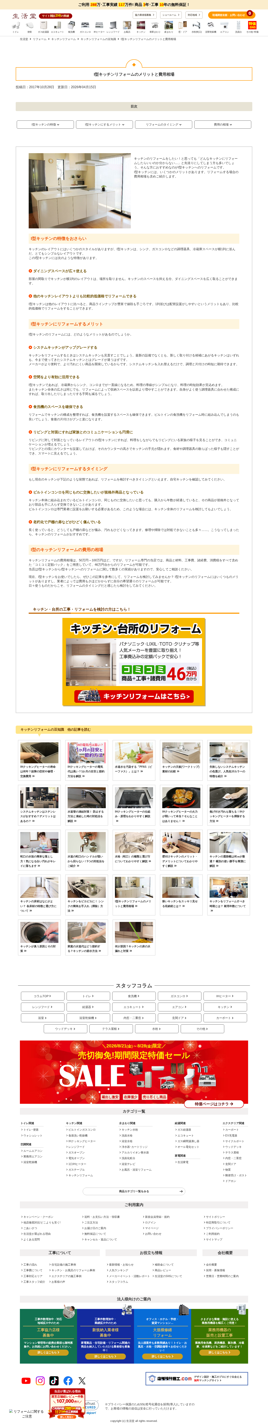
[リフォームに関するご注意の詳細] (27, 1414)
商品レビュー (163, 1270)
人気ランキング (118, 1270)
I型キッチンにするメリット (103, 124)
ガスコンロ (178, 996)
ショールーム (169, 15)
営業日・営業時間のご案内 (222, 1276)
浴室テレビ (128, 1164)
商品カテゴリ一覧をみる (134, 1191)
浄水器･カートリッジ (135, 1146)
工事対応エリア (33, 1276)
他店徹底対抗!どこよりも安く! (42, 1222)
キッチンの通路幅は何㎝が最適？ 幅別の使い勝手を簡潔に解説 (228, 861)
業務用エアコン (33, 1156)
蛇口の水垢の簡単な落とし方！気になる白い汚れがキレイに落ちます (38, 861)
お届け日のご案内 (95, 1228)
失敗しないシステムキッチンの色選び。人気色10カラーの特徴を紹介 (227, 771)
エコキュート (132, 1007)
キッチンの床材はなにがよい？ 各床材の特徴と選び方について (38, 906)
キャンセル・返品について (100, 1239)
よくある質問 (31, 1239)
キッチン (223, 1007)
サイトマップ (214, 1239)
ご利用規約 (213, 1233)
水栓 (155, 1028)
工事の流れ (30, 1264)
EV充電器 (231, 1135)
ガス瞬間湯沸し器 (188, 1141)
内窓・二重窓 (132, 1018)
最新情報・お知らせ (121, 1264)
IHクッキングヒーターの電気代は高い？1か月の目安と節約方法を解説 (86, 771)
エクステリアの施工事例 (66, 1276)
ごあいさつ (30, 1228)
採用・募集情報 (215, 1270)
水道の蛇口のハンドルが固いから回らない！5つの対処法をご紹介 (86, 861)
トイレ (86, 996)
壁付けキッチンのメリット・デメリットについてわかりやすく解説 (180, 861)
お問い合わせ (153, 1233)
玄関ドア (178, 1018)
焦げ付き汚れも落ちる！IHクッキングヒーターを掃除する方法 (227, 816)
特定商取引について (218, 1222)
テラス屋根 (109, 1028)
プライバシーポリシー (219, 1228)
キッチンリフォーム (80, 1175)
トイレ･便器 (31, 1129)
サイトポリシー (215, 1216)
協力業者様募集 (143, 15)
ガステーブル (76, 1169)
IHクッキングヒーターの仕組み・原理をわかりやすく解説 (132, 814)
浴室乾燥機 (86, 1018)
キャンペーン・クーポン (38, 1216)
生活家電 (183, 1162)
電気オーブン (76, 1158)
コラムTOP (41, 996)
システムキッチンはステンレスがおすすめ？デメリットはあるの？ (38, 816)
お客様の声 (58, 1281)
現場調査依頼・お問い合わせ (231, 14)
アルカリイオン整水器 (135, 1152)
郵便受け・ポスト (236, 1175)
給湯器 (86, 1007)
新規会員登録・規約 (157, 1216)
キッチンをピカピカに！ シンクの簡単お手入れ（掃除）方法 (86, 906)
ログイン (150, 1222)
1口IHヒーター (77, 1164)
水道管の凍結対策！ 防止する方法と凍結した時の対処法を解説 (86, 816)
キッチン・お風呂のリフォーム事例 (73, 1270)
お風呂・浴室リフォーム (137, 1169)
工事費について (33, 1270)
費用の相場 (221, 124)
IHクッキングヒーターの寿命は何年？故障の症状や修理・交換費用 (38, 771)
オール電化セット (188, 1146)
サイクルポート (234, 1141)
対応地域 (193, 15)
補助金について (164, 1264)
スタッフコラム (118, 1281)
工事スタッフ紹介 (34, 1281)
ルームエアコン (33, 1150)
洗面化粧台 (128, 1158)
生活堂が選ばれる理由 (37, 1233)
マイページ (152, 1228)
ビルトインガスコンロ (82, 1129)
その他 (200, 1028)
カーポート (223, 1018)
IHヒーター (223, 996)
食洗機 (132, 996)
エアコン (178, 1007)
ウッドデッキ (64, 1028)
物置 (228, 1169)
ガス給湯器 (184, 1129)
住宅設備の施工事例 (64, 1264)
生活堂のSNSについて (168, 1276)
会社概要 (211, 1264)
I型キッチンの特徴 (44, 124)
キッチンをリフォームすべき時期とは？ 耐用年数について (228, 903)
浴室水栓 (127, 1141)
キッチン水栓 (130, 1129)
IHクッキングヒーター (82, 1141)
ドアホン (230, 1181)
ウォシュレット (33, 1135)
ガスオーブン (76, 1152)
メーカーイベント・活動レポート (129, 1276)
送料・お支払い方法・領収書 (102, 1216)
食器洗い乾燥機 (78, 1135)
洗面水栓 (127, 1135)
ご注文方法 (91, 1222)
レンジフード (41, 1007)
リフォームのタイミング (162, 124)
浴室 (41, 1018)
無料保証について (95, 1233)
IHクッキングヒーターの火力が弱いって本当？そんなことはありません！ (180, 816)
